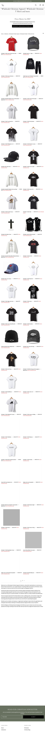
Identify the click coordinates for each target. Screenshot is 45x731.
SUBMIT (33, 716)
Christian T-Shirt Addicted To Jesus (7, 414)
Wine (6, 553)
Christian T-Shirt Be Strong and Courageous (31, 369)
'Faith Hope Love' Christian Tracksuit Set (30, 76)
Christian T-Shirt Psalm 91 (28, 278)
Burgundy (3, 102)
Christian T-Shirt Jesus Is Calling (29, 414)
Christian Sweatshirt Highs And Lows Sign (9, 189)
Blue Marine (3, 282)
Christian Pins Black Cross (6, 234)
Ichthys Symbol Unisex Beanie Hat (7, 346)
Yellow (4, 79)
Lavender (5, 395)
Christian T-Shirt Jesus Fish (28, 189)
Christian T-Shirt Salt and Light (28, 504)
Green (27, 79)
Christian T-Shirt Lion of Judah (28, 166)
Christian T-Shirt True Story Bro (7, 121)
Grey (26, 79)
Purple (25, 79)
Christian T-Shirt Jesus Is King (28, 527)
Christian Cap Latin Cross (6, 166)
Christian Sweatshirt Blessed (28, 572)
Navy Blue (26, 102)
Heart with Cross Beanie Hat (6, 482)
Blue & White (3, 463)
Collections (3, 729)
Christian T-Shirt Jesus (27, 301)
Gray (3, 79)
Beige (28, 79)
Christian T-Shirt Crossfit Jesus (7, 211)
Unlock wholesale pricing (7, 54)
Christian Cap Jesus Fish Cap (28, 346)
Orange (26, 531)
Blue (6, 102)
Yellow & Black (6, 463)
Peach (6, 79)
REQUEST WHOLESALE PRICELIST (22, 26)
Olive (5, 79)
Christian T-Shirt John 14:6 (28, 391)
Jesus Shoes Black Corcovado (29, 550)
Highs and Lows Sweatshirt (28, 482)
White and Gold (2, 170)
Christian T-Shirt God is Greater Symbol (8, 459)
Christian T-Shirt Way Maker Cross (7, 550)
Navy (24, 395)
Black (2, 79)
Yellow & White (5, 463)
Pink (29, 79)
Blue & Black (4, 463)
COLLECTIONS (4, 725)
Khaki (25, 170)
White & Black (1, 463)
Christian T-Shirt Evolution (28, 323)
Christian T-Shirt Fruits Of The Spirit (29, 98)
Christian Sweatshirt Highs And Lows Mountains (10, 98)
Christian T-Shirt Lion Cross (6, 369)
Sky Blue (2, 440)
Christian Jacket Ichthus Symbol (29, 234)
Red (24, 79)
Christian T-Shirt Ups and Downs (7, 76)
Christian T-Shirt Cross (5, 527)
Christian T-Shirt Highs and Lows (7, 301)
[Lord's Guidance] (3, 5)
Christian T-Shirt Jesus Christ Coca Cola (8, 53)
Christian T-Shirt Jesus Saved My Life (8, 323)
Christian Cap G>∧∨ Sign (28, 53)
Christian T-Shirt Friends (27, 459)
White (1, 79)
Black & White (2, 463)
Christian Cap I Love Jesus (6, 278)
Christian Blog (27, 729)
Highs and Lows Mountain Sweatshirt (8, 572)
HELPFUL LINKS (27, 725)
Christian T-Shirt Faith (27, 211)
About (2, 727)
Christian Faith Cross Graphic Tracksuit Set (9, 504)
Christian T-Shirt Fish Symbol (28, 121)
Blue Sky (2, 282)
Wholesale (26, 727)
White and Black (3, 170)
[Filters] (43, 33)
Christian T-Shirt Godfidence (6, 391)
